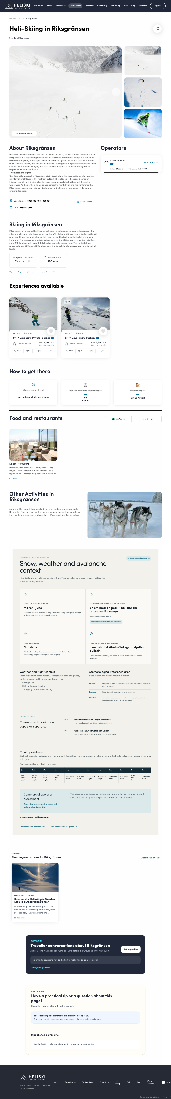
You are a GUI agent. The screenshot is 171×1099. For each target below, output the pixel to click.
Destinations (75, 6)
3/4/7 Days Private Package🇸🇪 (82, 338)
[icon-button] (157, 28)
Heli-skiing (115, 6)
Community (102, 6)
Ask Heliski (38, 6)
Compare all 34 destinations (32, 827)
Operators (89, 6)
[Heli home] (17, 6)
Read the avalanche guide (62, 827)
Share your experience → (41, 968)
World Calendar (151, 1082)
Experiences (61, 6)
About (49, 6)
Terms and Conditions (149, 1097)
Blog (133, 6)
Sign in (158, 6)
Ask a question (131, 949)
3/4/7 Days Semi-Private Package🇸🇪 (33, 338)
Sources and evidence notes (36, 817)
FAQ (126, 6)
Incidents (143, 6)
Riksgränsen (24, 38)
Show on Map (86, 202)
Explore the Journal (150, 858)
